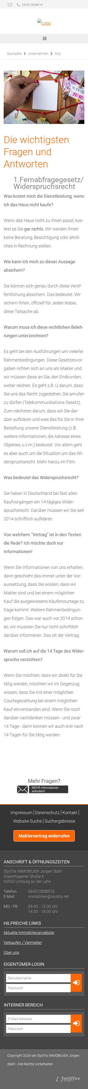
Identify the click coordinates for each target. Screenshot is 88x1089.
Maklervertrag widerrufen (44, 835)
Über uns (11, 952)
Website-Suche (27, 821)
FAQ (58, 54)
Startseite (14, 54)
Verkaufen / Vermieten (23, 942)
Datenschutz (47, 812)
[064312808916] (18, 4)
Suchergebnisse (59, 821)
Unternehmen (38, 54)
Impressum (22, 812)
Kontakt (69, 812)
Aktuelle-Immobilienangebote (29, 932)
